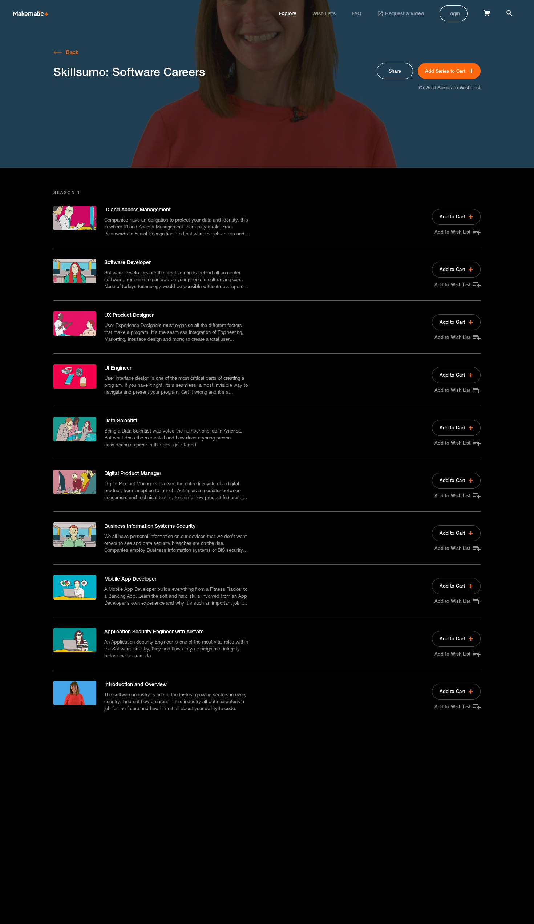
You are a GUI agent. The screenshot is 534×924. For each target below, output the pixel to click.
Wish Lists (324, 13)
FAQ (356, 13)
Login (453, 13)
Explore (287, 13)
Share (395, 71)
